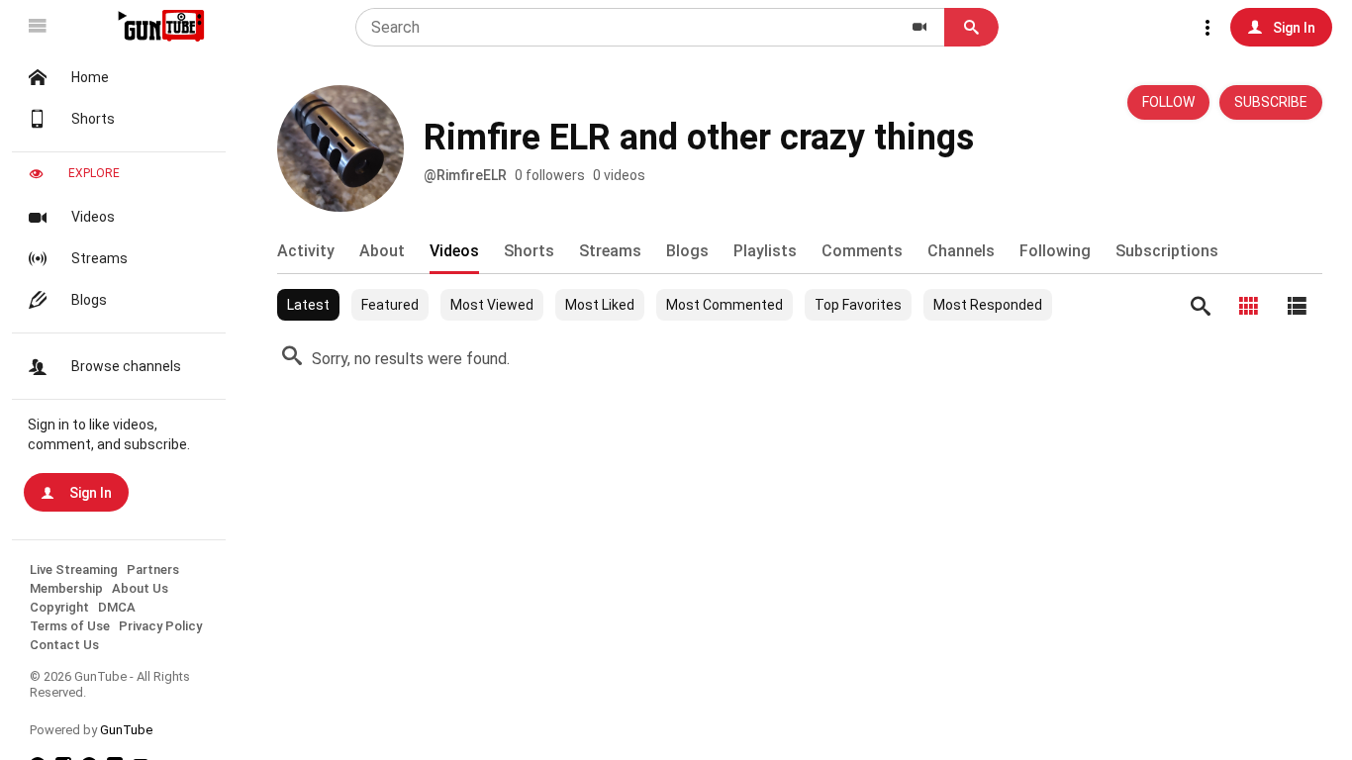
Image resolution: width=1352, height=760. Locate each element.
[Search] (1200, 306)
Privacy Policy (160, 625)
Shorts (93, 119)
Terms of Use (70, 625)
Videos (93, 217)
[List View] (1297, 306)
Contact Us (64, 644)
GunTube (126, 729)
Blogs (89, 300)
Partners (153, 569)
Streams (99, 258)
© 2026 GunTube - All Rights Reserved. (110, 684)
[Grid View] (1249, 306)
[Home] (159, 26)
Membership (66, 588)
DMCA (117, 607)
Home (90, 77)
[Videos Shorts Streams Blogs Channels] (919, 27)
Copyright (59, 607)
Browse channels (126, 366)
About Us (140, 588)
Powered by (91, 729)
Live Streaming (74, 569)
